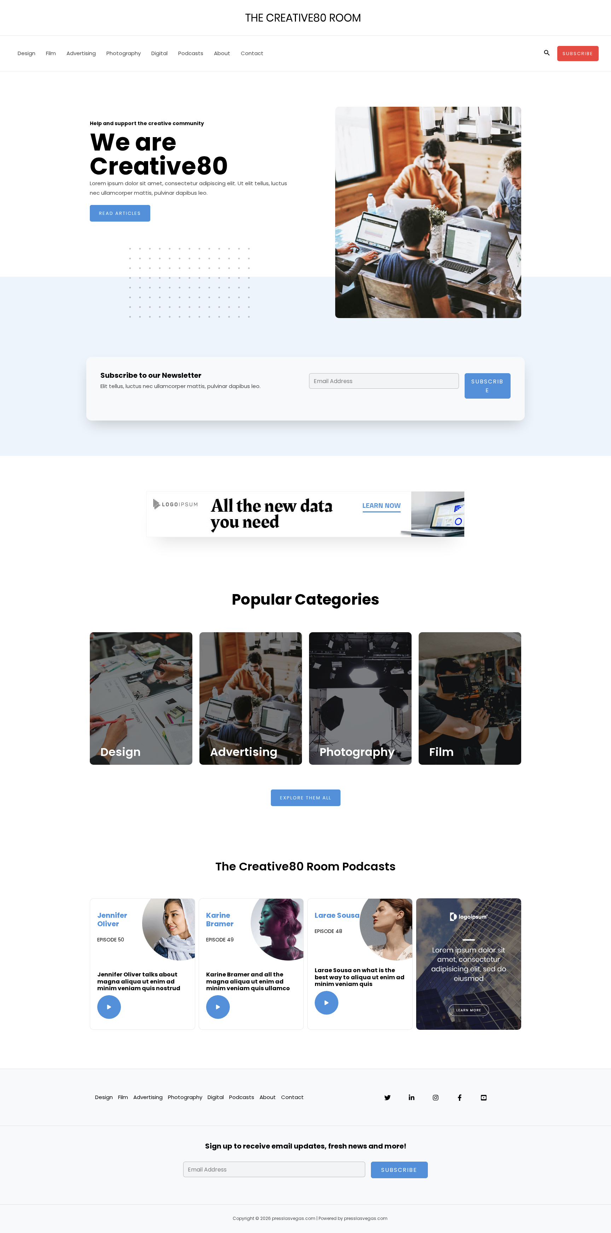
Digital (159, 53)
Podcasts (190, 53)
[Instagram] (435, 1097)
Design (26, 53)
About (222, 53)
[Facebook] (459, 1097)
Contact (252, 53)
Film (51, 53)
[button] (547, 53)
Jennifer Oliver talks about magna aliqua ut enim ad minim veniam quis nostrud (138, 981)
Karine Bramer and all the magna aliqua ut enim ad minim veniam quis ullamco (248, 981)
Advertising (81, 53)
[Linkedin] (411, 1097)
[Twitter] (387, 1097)
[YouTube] (484, 1097)
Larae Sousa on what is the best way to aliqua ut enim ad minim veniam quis (360, 977)
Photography (123, 53)
